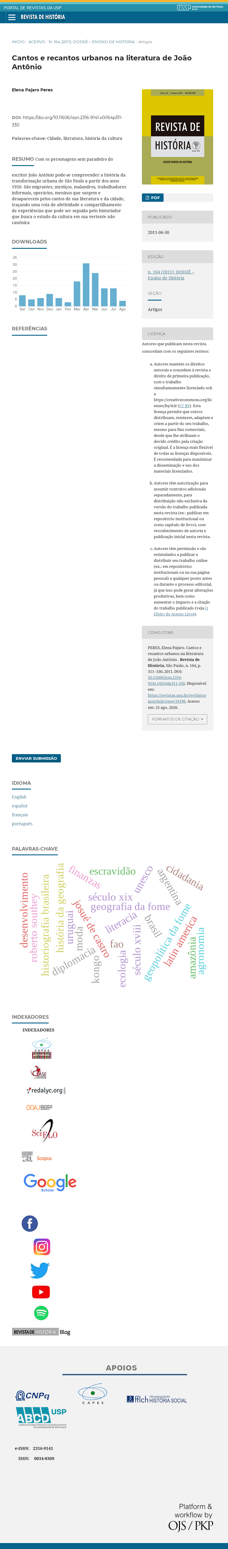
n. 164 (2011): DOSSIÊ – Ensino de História (91, 41)
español (19, 806)
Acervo (36, 41)
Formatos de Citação (175, 719)
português (22, 823)
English (19, 797)
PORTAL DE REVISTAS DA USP (32, 8)
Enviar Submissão (36, 758)
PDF (155, 197)
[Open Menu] (12, 18)
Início (18, 41)
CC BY (184, 405)
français (20, 815)
